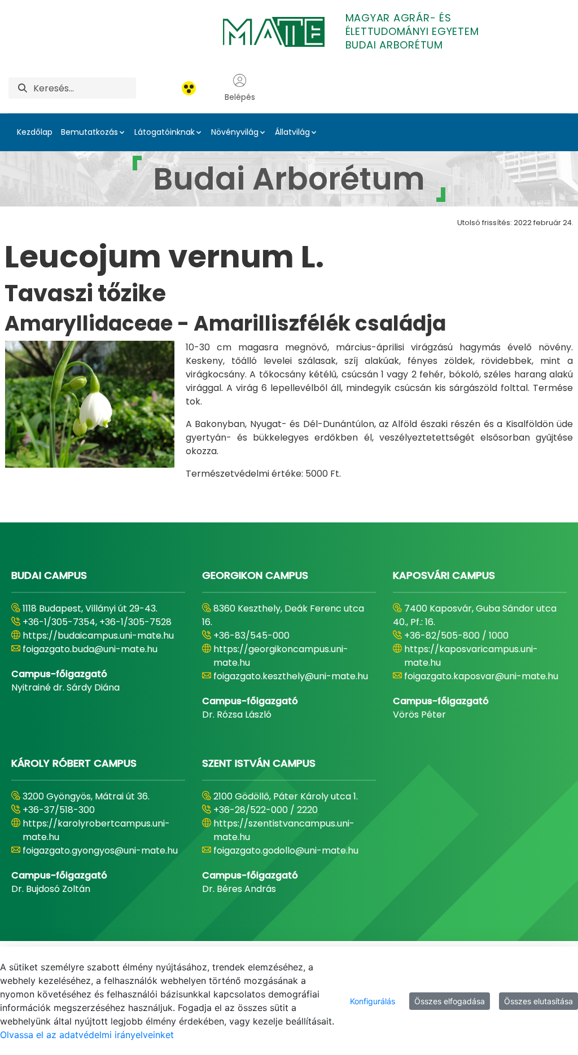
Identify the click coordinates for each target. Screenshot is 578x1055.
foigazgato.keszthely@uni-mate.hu (290, 676)
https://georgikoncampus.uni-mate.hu (280, 656)
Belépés (240, 97)
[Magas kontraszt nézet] (188, 88)
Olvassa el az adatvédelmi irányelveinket (87, 1034)
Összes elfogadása (449, 1001)
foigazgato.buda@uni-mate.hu (90, 649)
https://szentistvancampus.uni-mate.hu (283, 830)
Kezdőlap (34, 132)
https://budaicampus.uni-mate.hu (98, 635)
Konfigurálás (372, 1001)
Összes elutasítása (538, 1001)
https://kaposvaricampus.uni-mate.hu (471, 656)
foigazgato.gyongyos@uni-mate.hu (100, 850)
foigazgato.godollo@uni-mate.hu (285, 850)
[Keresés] (23, 88)
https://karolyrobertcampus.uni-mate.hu (96, 830)
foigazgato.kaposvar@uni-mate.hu (481, 676)
